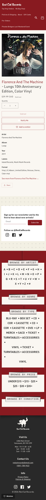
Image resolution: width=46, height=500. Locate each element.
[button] (37, 18)
